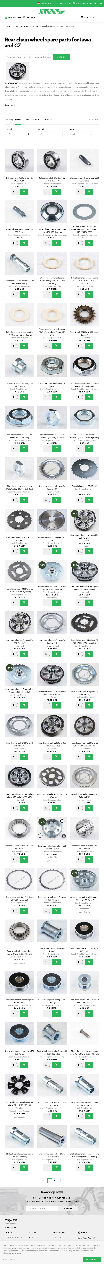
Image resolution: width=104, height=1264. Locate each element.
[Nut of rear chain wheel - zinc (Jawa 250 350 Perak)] (19, 421)
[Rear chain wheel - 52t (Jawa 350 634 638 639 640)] (52, 729)
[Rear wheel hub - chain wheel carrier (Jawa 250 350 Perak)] (19, 935)
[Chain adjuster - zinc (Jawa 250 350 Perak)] (19, 215)
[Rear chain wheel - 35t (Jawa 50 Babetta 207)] (52, 472)
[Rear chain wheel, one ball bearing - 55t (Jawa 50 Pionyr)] (84, 883)
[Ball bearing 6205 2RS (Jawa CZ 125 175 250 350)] (52, 164)
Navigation (14, 17)
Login (99, 3)
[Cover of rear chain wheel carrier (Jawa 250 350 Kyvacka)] (52, 215)
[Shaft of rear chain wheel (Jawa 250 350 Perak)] (52, 1140)
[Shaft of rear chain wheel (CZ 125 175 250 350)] (52, 1089)
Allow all (92, 1259)
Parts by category (14, 1237)
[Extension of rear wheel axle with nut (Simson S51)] (19, 267)
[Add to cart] (24, 192)
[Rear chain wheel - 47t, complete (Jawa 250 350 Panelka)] (52, 678)
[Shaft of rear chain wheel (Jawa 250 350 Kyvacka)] (84, 1089)
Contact (58, 1237)
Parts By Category (23, 26)
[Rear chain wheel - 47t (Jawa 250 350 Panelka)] (19, 626)
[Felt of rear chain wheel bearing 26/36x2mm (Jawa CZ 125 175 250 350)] (52, 267)
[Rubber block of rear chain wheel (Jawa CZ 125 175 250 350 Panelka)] (19, 1089)
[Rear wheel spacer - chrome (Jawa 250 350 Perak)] (19, 986)
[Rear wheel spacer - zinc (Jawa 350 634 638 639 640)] (52, 1037)
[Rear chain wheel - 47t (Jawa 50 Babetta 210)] (52, 626)
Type (72, 129)
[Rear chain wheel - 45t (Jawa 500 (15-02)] (52, 524)
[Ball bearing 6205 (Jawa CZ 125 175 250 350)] (19, 164)
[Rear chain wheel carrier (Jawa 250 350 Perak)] (19, 832)
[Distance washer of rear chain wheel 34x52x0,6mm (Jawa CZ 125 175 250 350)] (84, 215)
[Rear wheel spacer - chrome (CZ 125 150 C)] (84, 935)
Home (7, 26)
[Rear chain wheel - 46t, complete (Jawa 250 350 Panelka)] (84, 575)
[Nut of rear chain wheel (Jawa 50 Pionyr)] (52, 370)
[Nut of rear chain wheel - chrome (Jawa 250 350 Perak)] (84, 370)
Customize (9, 1259)
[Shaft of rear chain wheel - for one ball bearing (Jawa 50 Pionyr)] (84, 1140)
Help (33, 1237)
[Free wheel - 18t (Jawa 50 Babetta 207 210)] (84, 318)
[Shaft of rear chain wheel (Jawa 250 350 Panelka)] (19, 1140)
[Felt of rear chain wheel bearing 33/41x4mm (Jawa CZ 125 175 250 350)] (84, 267)
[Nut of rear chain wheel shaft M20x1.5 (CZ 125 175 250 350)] (19, 472)
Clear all (91, 144)
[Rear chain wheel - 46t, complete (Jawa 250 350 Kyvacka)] (52, 575)
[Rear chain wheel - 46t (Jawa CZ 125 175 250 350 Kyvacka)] (19, 575)
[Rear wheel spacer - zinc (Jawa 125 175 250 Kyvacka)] (84, 986)
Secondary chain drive (45, 26)
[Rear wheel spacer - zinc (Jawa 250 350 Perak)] (19, 1037)
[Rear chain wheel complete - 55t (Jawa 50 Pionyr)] (52, 832)
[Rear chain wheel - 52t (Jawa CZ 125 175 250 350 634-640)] (84, 729)
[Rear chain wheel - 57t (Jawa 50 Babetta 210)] (84, 780)
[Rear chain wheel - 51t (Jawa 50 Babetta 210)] (84, 678)
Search (31, 17)
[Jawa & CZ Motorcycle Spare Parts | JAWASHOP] (52, 11)
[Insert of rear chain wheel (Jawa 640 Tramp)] (19, 370)
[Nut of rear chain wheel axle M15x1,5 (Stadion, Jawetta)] (52, 421)
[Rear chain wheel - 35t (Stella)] (84, 472)
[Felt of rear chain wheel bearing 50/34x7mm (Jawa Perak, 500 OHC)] (52, 318)
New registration (84, 3)
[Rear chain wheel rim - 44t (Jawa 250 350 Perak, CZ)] (19, 883)
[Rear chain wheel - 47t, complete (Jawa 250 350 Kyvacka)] (19, 678)
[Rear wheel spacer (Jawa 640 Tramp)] (52, 935)
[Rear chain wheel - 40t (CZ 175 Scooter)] (19, 524)
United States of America (52, 3)
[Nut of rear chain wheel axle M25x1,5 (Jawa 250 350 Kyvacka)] (84, 421)
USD (69, 3)
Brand (9, 129)
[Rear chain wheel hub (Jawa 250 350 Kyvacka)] (84, 832)
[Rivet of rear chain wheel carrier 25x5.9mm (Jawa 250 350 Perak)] (84, 1037)
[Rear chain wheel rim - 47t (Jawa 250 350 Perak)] (52, 883)
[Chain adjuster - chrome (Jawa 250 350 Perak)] (84, 164)
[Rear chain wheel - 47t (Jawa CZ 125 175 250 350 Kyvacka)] (84, 626)
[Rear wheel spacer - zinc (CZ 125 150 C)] (52, 986)
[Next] (60, 1181)
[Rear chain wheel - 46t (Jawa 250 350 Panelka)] (84, 524)
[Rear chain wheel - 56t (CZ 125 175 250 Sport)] (52, 780)
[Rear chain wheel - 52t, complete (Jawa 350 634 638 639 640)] (19, 780)
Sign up (68, 1208)
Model (41, 129)
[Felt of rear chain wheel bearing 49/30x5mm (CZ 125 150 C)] (19, 318)
